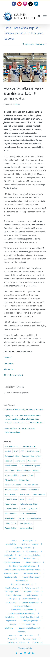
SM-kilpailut (9, 518)
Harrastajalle (28, 540)
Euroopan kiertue (12, 456)
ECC (22, 451)
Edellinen (29, 44)
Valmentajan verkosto (32, 573)
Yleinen (17, 104)
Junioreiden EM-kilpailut (30, 465)
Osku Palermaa (39, 494)
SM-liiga (20, 518)
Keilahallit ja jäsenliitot (22, 548)
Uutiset (14, 540)
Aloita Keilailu (11, 544)
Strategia (12, 624)
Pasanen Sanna (11, 499)
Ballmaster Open (29, 446)
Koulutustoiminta (10, 577)
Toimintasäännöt (28, 624)
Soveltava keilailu (29, 559)
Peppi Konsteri (11, 504)
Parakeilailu (12, 559)
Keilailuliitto (9, 617)
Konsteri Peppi (27, 475)
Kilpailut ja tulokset (12, 588)
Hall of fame (8, 628)
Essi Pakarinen (33, 451)
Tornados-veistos (29, 639)
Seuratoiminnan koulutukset (22, 610)
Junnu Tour (9, 470)
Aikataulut (8, 369)
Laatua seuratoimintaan (22, 606)
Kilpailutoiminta (22, 580)
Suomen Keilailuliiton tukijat (29, 628)
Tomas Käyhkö (10, 528)
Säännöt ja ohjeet (11, 591)
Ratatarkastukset (29, 599)
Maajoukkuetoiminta (31, 591)
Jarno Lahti (20, 461)
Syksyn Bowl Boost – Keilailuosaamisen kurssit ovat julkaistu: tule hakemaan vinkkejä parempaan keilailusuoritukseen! (24, 419)
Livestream (8, 363)
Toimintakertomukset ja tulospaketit (22, 635)
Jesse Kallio (33, 461)
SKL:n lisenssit (37, 642)
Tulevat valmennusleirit (31, 577)
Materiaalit (22, 631)
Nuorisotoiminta (32, 551)
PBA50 (29, 499)
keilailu (36, 470)
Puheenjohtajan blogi (28, 504)
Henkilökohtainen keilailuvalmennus (21, 566)
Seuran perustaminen (30, 602)
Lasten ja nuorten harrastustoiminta (22, 613)
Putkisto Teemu (11, 509)
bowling (8, 451)
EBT (16, 451)
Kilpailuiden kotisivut (13, 375)
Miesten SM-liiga (31, 485)
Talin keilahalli (10, 523)
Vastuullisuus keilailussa (16, 642)
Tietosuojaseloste (25, 648)
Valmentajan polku (11, 573)
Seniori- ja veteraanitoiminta (29, 555)
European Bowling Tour (31, 456)
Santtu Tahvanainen (28, 513)
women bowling (25, 528)
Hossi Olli (8, 461)
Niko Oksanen (10, 494)
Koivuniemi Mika (11, 475)
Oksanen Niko (24, 494)
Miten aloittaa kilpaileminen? (22, 584)
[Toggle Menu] (45, 16)
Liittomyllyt (24, 480)
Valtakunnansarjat (32, 588)
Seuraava (40, 44)
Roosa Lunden (11, 513)
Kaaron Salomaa (23, 470)
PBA (22, 499)
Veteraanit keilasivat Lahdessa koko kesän (24, 409)
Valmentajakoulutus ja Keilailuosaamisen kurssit (22, 570)
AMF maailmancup (12, 446)
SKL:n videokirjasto (13, 551)
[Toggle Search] (39, 16)
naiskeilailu (34, 489)
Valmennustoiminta (33, 562)
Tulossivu (7, 357)
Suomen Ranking (34, 518)
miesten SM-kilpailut (13, 485)
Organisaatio (11, 621)
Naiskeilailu (8, 555)
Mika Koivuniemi (11, 489)
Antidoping (12, 599)
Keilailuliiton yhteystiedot (29, 617)
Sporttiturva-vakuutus (11, 562)
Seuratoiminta (11, 602)
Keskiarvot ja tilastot (13, 595)
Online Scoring (32, 595)
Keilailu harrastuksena (30, 544)
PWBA (23, 509)
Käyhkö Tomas (10, 480)
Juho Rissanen (11, 465)
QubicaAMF (33, 509)
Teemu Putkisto (25, 523)
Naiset (23, 489)
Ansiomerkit (12, 639)
